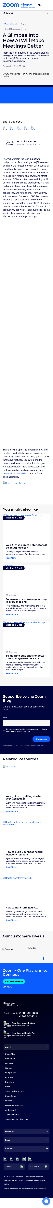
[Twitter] (11, 1159)
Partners (9, 1077)
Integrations (10, 1072)
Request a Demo (14, 981)
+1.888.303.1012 (28, 1016)
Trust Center (20, 1176)
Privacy (11, 1176)
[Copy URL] (5, 128)
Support (9, 1149)
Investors (9, 1082)
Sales (7, 1140)
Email (5, 717)
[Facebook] (24, 1159)
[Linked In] (5, 1159)
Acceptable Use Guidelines (34, 1176)
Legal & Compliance (10, 1180)
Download (9, 1131)
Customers (10, 1058)
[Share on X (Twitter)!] (19, 128)
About (8, 1047)
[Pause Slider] (44, 957)
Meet (40, 5)
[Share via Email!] (33, 128)
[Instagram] (30, 1159)
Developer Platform (14, 1105)
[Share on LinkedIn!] (26, 128)
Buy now (6, 987)
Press (7, 1086)
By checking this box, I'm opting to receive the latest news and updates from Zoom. (26, 730)
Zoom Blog (10, 1054)
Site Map (6, 1184)
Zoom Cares (10, 1096)
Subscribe (41, 739)
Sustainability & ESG (14, 1091)
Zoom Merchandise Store (16, 1119)
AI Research (10, 1110)
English (8, 1166)
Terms (6, 1176)
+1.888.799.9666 (28, 1013)
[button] (46, 1201)
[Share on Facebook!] (12, 128)
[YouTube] (17, 1159)
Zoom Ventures (12, 1114)
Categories (9, 13)
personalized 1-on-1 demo (16, 473)
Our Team (9, 1063)
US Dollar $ (34, 1166)
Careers (8, 1068)
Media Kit (9, 1100)
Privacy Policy (39, 745)
